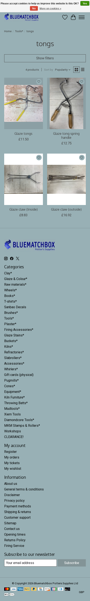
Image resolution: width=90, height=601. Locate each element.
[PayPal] (27, 589)
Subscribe (71, 563)
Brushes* (11, 313)
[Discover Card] (47, 589)
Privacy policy (14, 501)
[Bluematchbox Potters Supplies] (21, 17)
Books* (9, 296)
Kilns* (8, 347)
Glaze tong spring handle (66, 135)
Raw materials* (15, 284)
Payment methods (17, 506)
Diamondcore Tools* (19, 420)
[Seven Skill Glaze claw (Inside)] (23, 179)
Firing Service (14, 546)
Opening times (15, 534)
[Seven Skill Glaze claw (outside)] (66, 179)
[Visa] (13, 589)
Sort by (48, 69)
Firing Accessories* (18, 330)
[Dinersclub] (60, 589)
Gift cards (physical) (18, 375)
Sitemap (10, 523)
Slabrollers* (13, 358)
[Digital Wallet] (9, 595)
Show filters (45, 58)
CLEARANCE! (14, 437)
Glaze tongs (23, 133)
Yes (85, 3)
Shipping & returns (17, 512)
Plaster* (10, 324)
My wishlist (12, 469)
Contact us (12, 529)
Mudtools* (12, 409)
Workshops (12, 431)
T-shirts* (10, 301)
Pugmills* (11, 380)
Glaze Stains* (14, 335)
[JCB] (54, 589)
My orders (11, 457)
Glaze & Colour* (15, 279)
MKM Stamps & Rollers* (22, 426)
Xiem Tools (12, 414)
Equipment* (12, 392)
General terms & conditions (24, 489)
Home (8, 31)
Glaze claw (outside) (66, 209)
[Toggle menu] (81, 17)
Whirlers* (11, 369)
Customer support (17, 518)
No (34, 8)
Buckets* (11, 341)
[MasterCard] (7, 589)
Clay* (8, 273)
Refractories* (14, 352)
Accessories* (14, 363)
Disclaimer (12, 495)
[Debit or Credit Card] (67, 589)
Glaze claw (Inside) (23, 209)
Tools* (19, 31)
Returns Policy (15, 540)
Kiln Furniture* (14, 397)
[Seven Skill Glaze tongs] (23, 103)
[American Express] (20, 589)
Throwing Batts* (16, 403)
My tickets (12, 463)
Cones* (9, 386)
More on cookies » (50, 8)
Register (10, 452)
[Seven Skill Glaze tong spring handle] (66, 103)
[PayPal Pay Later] (34, 589)
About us (10, 484)
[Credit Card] (40, 589)
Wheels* (10, 290)
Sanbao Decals (15, 307)
